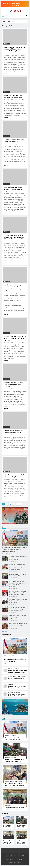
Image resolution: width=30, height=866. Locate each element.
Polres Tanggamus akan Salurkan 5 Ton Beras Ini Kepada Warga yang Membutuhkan (14, 189)
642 (6, 631)
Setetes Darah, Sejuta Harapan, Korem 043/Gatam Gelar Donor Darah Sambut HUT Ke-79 (18, 558)
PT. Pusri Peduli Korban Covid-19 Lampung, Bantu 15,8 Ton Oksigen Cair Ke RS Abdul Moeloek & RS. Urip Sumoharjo (15, 238)
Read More (6, 73)
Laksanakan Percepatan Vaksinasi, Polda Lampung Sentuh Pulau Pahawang (13, 384)
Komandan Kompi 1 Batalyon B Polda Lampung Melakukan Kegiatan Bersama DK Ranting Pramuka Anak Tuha (14, 50)
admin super (7, 55)
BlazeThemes (22, 860)
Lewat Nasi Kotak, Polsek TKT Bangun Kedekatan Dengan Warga (11, 3)
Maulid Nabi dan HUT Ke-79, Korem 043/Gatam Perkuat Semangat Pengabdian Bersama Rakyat (17, 608)
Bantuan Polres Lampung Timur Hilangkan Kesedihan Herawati (13, 96)
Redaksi (19, 862)
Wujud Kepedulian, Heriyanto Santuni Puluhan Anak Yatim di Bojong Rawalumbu (18, 625)
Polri (12, 684)
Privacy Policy (12, 862)
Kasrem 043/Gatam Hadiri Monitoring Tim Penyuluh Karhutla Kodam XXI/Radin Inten (18, 600)
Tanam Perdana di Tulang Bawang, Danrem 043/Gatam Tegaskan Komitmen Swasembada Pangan (14, 549)
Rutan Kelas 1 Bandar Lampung (18, 676)
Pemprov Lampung (15, 692)
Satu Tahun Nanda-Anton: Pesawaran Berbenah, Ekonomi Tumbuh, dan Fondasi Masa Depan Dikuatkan (17, 592)
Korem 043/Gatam (11, 655)
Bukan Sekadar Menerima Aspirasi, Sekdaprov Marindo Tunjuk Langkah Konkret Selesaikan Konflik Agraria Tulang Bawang (17, 584)
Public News (6, 43)
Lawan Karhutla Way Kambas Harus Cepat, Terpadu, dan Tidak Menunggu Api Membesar (18, 617)
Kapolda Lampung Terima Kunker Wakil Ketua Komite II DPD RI (13, 431)
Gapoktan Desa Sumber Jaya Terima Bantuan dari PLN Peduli (14, 140)
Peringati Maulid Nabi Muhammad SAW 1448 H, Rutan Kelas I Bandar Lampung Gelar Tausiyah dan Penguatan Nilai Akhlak (17, 567)
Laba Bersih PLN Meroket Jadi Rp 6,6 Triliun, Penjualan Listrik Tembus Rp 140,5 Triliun (15, 338)
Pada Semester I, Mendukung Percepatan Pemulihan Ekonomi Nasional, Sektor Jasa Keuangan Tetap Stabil (15, 288)
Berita (5, 655)
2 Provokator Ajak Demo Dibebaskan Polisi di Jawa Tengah (14, 476)
